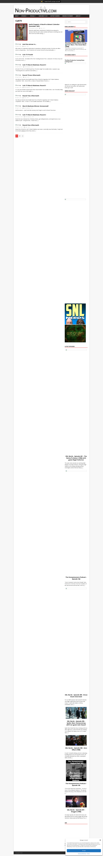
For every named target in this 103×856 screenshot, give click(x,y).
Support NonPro (55, 16)
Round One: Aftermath (30, 125)
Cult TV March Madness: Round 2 (34, 115)
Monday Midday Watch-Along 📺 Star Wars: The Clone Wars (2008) (75, 45)
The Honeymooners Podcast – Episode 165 (76, 784)
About (17, 16)
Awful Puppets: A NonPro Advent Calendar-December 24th (44, 25)
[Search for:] (76, 22)
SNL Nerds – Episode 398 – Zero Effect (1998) (76, 749)
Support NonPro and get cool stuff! (52, 1)
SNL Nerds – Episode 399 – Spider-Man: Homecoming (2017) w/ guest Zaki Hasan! (76, 723)
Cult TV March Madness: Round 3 (34, 85)
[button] (100, 840)
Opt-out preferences (82, 853)
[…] (43, 33)
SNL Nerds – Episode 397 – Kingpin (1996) (76, 811)
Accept (83, 850)
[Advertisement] (76, 834)
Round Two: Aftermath (30, 96)
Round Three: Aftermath (31, 75)
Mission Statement (67, 16)
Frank (41, 28)
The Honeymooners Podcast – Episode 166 (76, 578)
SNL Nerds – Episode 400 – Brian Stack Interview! (76, 696)
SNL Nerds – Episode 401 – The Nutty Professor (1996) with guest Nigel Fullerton (76, 458)
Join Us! (78, 16)
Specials (32, 16)
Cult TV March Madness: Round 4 (34, 65)
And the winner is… (29, 44)
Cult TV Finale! (27, 55)
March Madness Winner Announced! (35, 106)
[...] (74, 50)
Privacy (88, 853)
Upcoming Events (70, 55)
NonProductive (27, 56)
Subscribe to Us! (43, 16)
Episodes (23, 16)
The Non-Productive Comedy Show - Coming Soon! (75, 60)
